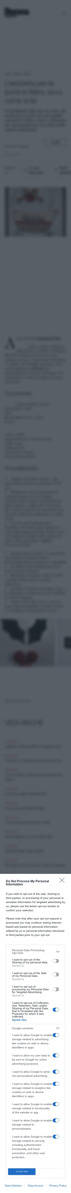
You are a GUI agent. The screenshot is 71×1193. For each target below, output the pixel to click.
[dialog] (35, 1033)
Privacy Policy (57, 1185)
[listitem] (35, 951)
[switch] (56, 961)
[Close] (63, 881)
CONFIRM (22, 1171)
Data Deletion (13, 1185)
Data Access (35, 1185)
